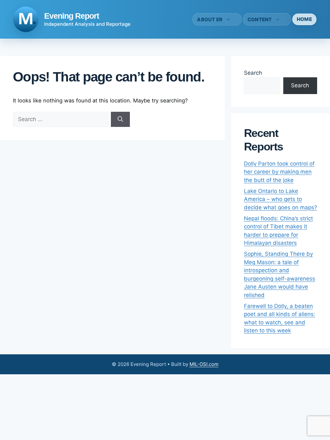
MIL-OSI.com (203, 364)
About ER (209, 19)
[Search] (120, 119)
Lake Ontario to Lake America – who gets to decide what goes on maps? (280, 199)
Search (253, 73)
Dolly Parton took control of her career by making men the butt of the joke (279, 171)
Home (304, 19)
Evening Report (71, 15)
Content (260, 19)
